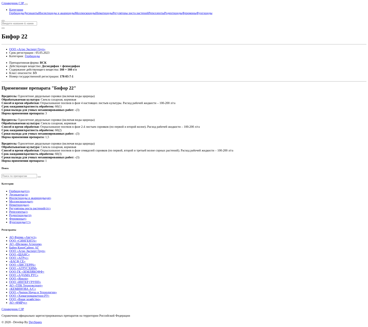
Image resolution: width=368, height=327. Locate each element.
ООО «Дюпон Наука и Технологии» (33, 292)
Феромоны (189, 13)
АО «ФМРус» (18, 302)
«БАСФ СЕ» (17, 261)
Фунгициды (204, 13)
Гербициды (16, 13)
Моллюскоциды (85, 13)
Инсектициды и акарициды (57, 13)
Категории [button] (16, 9)
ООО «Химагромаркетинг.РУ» (29, 295)
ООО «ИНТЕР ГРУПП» (25, 282)
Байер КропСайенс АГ (24, 247)
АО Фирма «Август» (23, 237)
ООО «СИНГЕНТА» (23, 240)
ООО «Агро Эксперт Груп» (27, 49)
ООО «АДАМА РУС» (23, 275)
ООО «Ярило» (18, 278)
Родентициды (173, 13)
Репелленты (156, 13)
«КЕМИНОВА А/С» (22, 288)
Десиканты (31, 13)
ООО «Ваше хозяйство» (25, 299)
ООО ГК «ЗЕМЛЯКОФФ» (26, 271)
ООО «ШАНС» (19, 254)
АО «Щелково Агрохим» (25, 244)
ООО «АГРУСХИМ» (23, 268)
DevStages (35, 322)
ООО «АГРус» (19, 257)
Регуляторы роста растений (131, 13)
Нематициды (104, 13)
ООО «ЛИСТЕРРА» (22, 264)
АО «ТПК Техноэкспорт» (26, 285)
